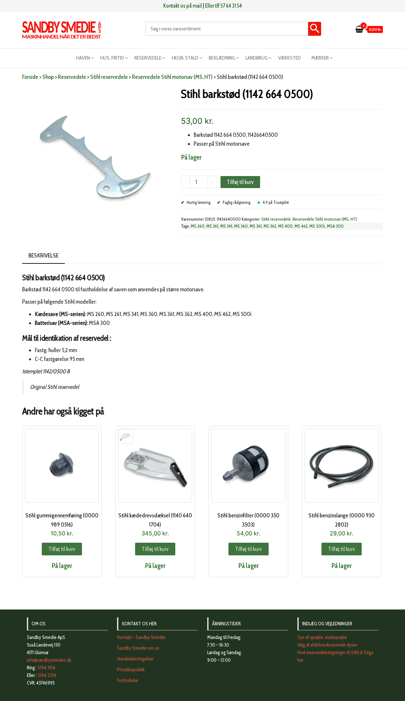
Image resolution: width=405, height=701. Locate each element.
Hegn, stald (185, 58)
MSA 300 (335, 226)
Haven (83, 58)
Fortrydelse (127, 680)
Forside (30, 76)
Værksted (289, 58)
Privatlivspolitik (131, 670)
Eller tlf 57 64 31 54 (223, 6)
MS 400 (285, 226)
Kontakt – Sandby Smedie (141, 637)
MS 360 (241, 226)
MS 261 (212, 226)
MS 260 (197, 226)
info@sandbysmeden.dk (49, 660)
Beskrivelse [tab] (43, 255)
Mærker (320, 58)
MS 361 (256, 226)
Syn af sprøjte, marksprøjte (322, 637)
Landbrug (257, 58)
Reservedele (147, 58)
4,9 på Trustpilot (276, 202)
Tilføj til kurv (240, 182)
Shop (48, 76)
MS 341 (226, 226)
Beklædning (222, 58)
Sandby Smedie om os (138, 648)
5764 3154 (46, 668)
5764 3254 (47, 675)
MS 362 (270, 226)
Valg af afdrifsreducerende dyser (327, 645)
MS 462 (301, 226)
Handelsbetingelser (135, 659)
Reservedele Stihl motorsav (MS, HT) (172, 76)
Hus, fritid (112, 58)
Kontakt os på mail (182, 6)
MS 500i (317, 226)
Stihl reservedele (109, 76)
